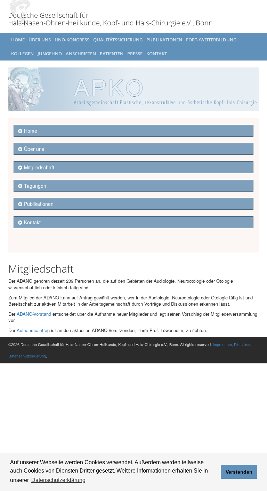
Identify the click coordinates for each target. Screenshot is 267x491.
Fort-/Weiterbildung (211, 40)
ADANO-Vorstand (34, 314)
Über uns (40, 40)
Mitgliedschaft (39, 167)
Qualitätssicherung (118, 40)
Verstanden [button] (239, 472)
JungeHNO (50, 53)
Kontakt (156, 53)
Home (18, 40)
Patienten (111, 53)
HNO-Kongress (72, 40)
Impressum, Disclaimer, (232, 344)
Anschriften (81, 53)
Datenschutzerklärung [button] (58, 480)
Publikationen (164, 40)
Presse (135, 53)
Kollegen (22, 53)
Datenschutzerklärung (27, 356)
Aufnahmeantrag (33, 330)
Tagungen (35, 185)
